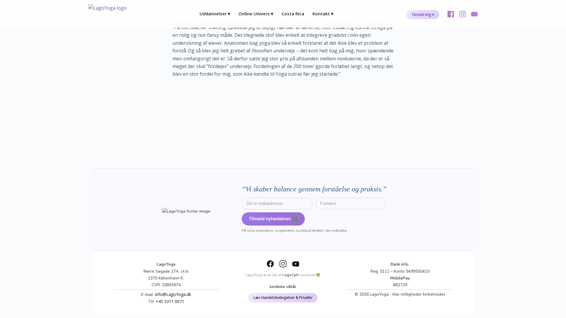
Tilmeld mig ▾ (422, 14)
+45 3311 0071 (170, 301)
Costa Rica (293, 13)
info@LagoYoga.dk (173, 294)
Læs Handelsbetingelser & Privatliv (283, 297)
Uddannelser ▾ (215, 13)
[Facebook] (270, 264)
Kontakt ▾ (322, 13)
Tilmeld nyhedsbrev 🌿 (273, 218)
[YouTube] (296, 264)
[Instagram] (283, 264)
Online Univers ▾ (255, 13)
